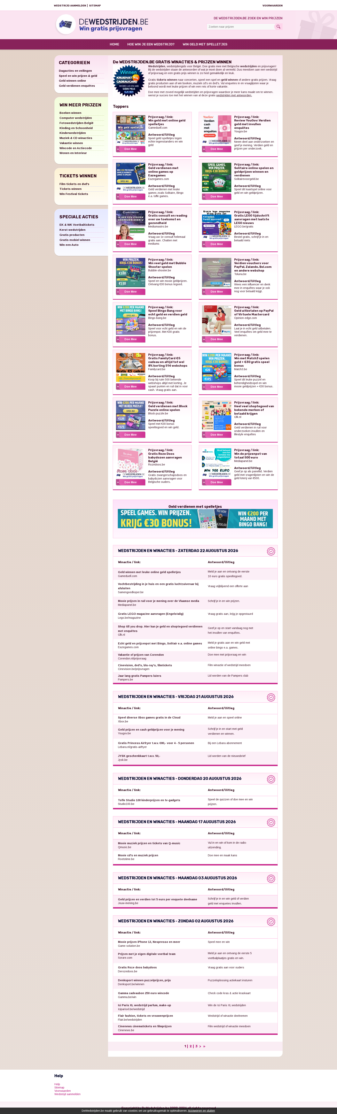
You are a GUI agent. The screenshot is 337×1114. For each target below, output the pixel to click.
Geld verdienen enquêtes (77, 85)
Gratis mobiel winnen (74, 240)
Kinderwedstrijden (72, 132)
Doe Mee (130, 148)
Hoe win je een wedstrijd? (151, 44)
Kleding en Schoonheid (76, 128)
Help (57, 1084)
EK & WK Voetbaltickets (76, 224)
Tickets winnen (70, 188)
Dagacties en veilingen (75, 70)
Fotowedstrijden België (76, 123)
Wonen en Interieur (73, 153)
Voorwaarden (273, 5)
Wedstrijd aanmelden (70, 5)
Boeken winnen (70, 112)
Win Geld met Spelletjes (205, 44)
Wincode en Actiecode (75, 148)
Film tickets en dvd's (74, 184)
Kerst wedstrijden (72, 229)
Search (278, 26)
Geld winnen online (72, 80)
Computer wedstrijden (75, 117)
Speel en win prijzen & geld (78, 75)
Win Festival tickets (73, 194)
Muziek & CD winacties (75, 138)
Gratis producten (71, 234)
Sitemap (95, 5)
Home (114, 44)
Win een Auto (69, 244)
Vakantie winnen (71, 143)
